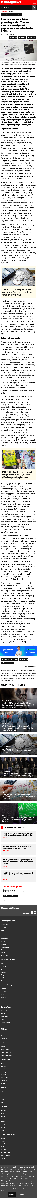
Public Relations (5, 1049)
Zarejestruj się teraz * (11, 896)
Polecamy (14, 37)
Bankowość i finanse (8, 960)
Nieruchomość (4, 938)
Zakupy (2, 1130)
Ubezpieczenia (4, 955)
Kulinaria (3, 1116)
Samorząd (3, 1025)
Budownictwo (4, 924)
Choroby (3, 1063)
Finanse (3, 1141)
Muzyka (3, 1097)
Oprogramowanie (5, 1000)
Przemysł (3, 941)
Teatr (2, 1102)
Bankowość (4, 1138)
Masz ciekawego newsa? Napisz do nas (11, 15)
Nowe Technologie (5, 1155)
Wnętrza (3, 1127)
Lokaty (2, 977)
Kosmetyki (3, 1066)
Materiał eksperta (5, 1152)
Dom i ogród (4, 1110)
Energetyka (3, 927)
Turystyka (3, 952)
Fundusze (3, 966)
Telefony (3, 1003)
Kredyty (3, 975)
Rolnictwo (3, 944)
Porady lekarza (4, 1077)
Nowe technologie (7, 985)
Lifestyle (4, 12)
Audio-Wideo (4, 988)
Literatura (3, 1094)
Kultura (3, 1087)
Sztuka (2, 1099)
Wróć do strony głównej (7, 663)
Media (3, 1043)
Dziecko (3, 1033)
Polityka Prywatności (23, 1194)
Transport (3, 950)
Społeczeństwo (6, 1007)
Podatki (3, 1013)
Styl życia (3, 1124)
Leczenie (3, 1069)
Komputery (3, 997)
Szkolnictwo (4, 1038)
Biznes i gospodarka (8, 921)
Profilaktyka (4, 1080)
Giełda (2, 969)
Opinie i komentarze (8, 1134)
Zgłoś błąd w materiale (30, 666)
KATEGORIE (4, 7)
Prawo (2, 1019)
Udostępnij (32, 37)
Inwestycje (3, 972)
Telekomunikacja (5, 947)
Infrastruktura (4, 933)
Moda (2, 1119)
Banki (2, 963)
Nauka (2, 1036)
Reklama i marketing (6, 1052)
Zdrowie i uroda (6, 1059)
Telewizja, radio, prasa (6, 1055)
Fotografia (3, 991)
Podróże (10, 12)
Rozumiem (11, 1194)
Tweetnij (23, 37)
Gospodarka (4, 1144)
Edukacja (4, 1029)
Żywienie (3, 1083)
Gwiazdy (3, 1113)
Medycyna (3, 1074)
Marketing (3, 1149)
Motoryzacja (4, 936)
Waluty (2, 980)
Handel (2, 930)
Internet (3, 994)
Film (2, 1091)
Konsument (4, 1011)
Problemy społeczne (6, 1022)
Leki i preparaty (5, 1072)
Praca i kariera (4, 1016)
